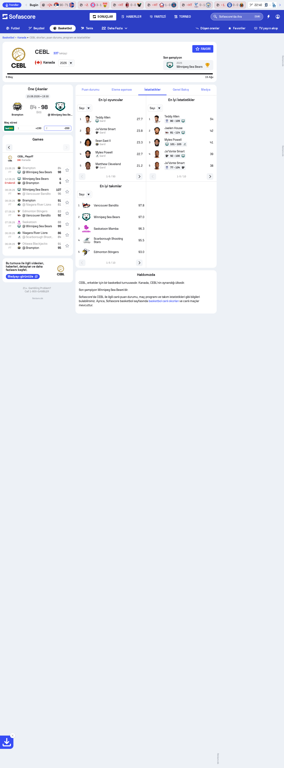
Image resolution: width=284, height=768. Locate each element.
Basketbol (65, 28)
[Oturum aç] (278, 16)
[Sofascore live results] (18, 16)
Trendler (14, 5)
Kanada (21, 37)
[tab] (90, 90)
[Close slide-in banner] (12, 735)
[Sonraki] (280, 5)
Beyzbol (38, 28)
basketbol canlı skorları (164, 301)
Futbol (15, 28)
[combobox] (66, 63)
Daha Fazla (112, 28)
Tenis (89, 28)
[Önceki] (26, 5)
